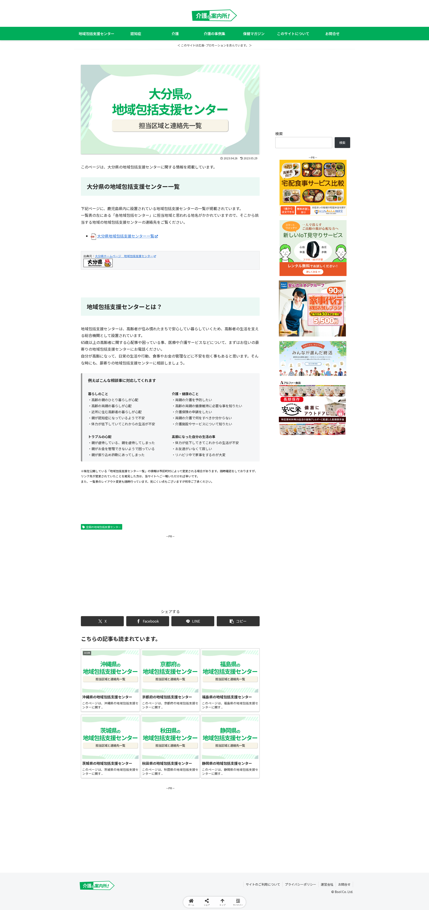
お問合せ (344, 884)
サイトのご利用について (263, 884)
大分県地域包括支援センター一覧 (125, 236)
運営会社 (327, 884)
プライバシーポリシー (300, 884)
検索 (279, 133)
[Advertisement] (125, 570)
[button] (238, 621)
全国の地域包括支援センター (103, 527)
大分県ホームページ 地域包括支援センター (124, 256)
